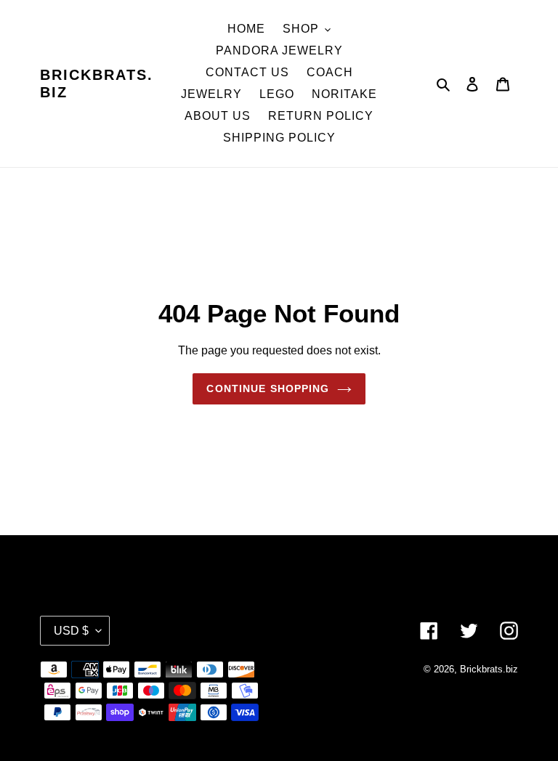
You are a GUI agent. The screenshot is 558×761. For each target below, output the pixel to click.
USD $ (71, 630)
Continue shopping (267, 388)
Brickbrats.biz (96, 83)
